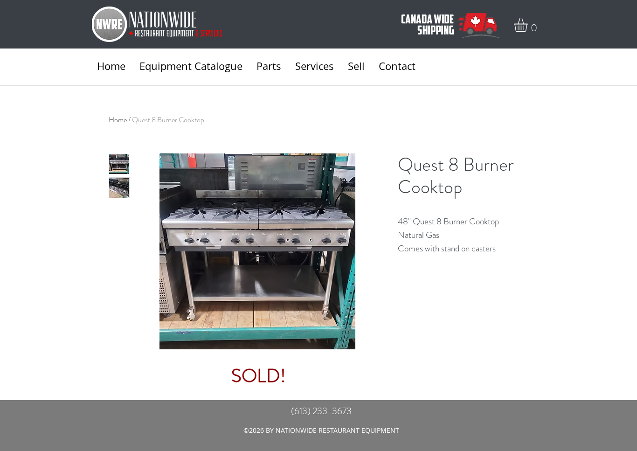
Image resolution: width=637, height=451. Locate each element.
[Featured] (258, 250)
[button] (529, 25)
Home (118, 119)
